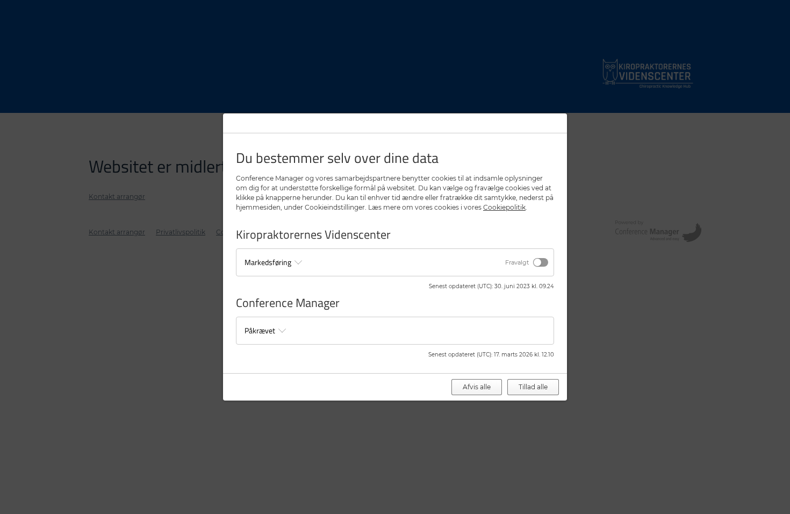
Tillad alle (533, 387)
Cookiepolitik (504, 207)
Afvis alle (477, 387)
